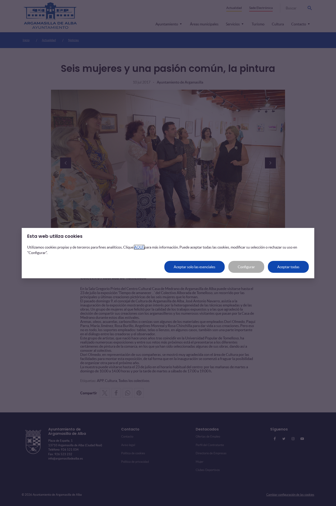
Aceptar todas (288, 267)
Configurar (246, 267)
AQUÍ (139, 247)
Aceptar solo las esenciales (194, 267)
